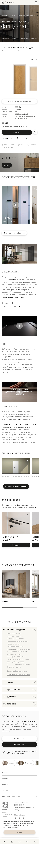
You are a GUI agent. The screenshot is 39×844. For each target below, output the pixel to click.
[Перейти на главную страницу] (8, 2)
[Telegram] (8, 752)
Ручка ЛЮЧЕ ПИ (10, 536)
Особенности (5, 38)
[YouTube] (23, 818)
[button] (27, 461)
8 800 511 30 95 (19, 805)
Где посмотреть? (31, 138)
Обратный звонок (20, 815)
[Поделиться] (32, 60)
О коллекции (15, 38)
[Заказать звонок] (35, 132)
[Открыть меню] (36, 2)
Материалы (24, 38)
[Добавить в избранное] (36, 60)
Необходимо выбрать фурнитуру (13, 126)
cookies (16, 822)
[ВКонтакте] (3, 752)
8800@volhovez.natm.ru (22, 810)
